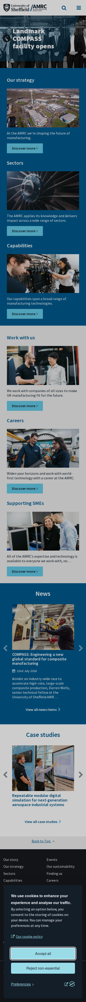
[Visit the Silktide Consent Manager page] (69, 984)
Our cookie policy (29, 936)
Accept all (43, 953)
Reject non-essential (43, 968)
